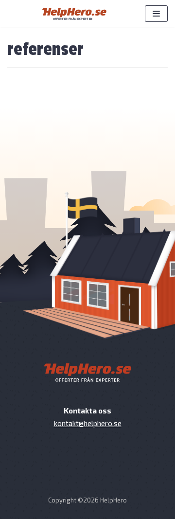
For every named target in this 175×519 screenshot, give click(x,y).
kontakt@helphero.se (88, 423)
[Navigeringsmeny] (156, 13)
